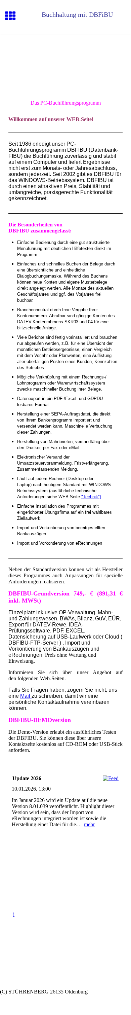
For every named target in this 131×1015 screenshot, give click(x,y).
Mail (26, 696)
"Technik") (91, 496)
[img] (65, 63)
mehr (89, 824)
